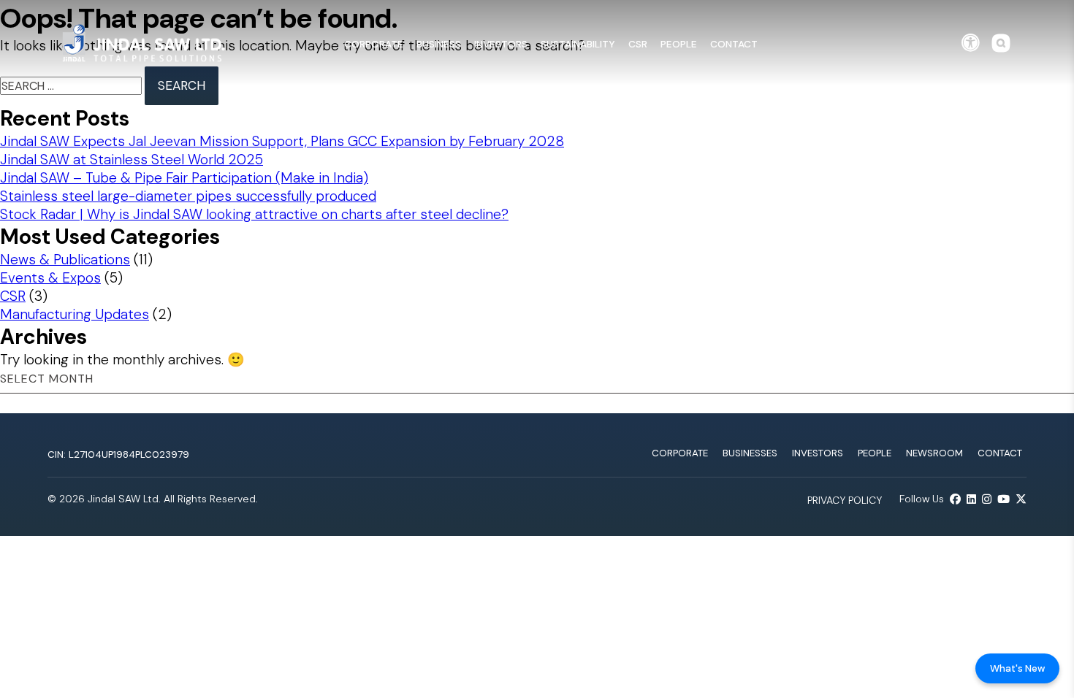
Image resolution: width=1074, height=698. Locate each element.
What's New (1017, 668)
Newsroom (934, 453)
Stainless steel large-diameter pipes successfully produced (188, 196)
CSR (637, 43)
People (678, 43)
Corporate (373, 43)
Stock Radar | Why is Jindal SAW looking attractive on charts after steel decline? (254, 214)
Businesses (750, 453)
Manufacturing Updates (74, 314)
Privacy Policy (844, 500)
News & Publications (65, 259)
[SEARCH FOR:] (72, 85)
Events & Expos (50, 278)
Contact (734, 43)
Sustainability (578, 43)
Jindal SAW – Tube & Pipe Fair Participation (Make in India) (184, 178)
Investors (501, 43)
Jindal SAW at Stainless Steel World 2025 (131, 159)
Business (438, 43)
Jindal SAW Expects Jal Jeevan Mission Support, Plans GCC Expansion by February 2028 (282, 141)
